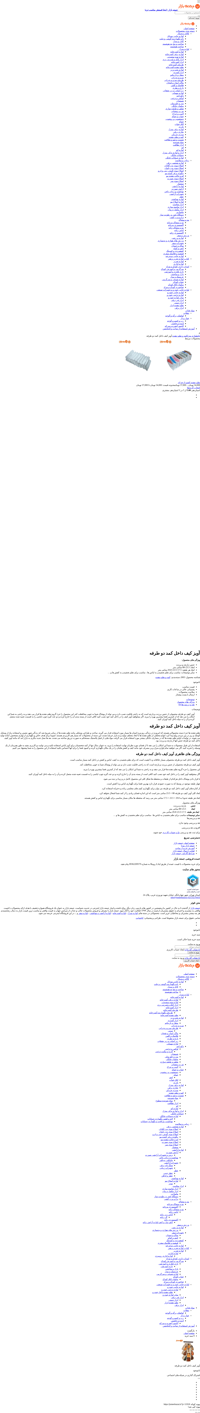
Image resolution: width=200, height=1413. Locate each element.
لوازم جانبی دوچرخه (175, 256)
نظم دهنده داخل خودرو (162, 1292)
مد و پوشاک (184, 220)
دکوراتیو (180, 96)
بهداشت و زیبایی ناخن (174, 191)
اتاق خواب (179, 124)
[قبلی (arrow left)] (199, 1412)
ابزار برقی (179, 308)
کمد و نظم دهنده (176, 137)
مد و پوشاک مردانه (175, 222)
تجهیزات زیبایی (166, 1168)
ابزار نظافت (178, 145)
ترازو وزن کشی (177, 217)
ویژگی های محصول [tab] (186, 702)
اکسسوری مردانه (176, 225)
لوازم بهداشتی (177, 199)
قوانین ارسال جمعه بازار (184, 851)
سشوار (180, 184)
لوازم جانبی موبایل (175, 36)
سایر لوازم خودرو (176, 297)
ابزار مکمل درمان (176, 209)
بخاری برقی (178, 132)
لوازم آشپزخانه (177, 52)
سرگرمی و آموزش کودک (172, 269)
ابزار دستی (179, 303)
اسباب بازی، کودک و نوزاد (177, 266)
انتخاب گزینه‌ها (193, 387)
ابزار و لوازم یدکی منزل (173, 152)
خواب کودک (178, 282)
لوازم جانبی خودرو (175, 292)
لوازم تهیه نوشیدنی (175, 57)
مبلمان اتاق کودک (176, 284)
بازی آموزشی (167, 1266)
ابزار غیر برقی (177, 300)
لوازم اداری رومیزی (164, 1256)
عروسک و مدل (177, 277)
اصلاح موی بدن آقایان (174, 165)
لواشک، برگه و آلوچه (174, 316)
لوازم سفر (83, 913)
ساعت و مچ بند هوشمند (173, 44)
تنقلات (186, 313)
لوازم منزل (184, 49)
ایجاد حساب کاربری (191, 961)
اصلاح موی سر (177, 181)
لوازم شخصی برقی (175, 163)
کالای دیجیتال (183, 33)
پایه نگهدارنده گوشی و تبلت (171, 39)
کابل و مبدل (178, 41)
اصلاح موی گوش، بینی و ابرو (171, 171)
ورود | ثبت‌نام (194, 18)
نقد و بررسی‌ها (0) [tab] (187, 704)
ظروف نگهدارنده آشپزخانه (161, 1013)
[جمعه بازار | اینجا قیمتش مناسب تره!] (187, 26)
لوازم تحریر (178, 261)
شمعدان (180, 101)
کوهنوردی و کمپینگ (175, 251)
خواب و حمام (178, 116)
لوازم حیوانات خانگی (174, 158)
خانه (198, 336)
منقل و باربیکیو (177, 75)
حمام (181, 121)
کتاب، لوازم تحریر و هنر (178, 259)
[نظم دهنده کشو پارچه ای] (159, 380)
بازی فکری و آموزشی (174, 272)
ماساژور (180, 212)
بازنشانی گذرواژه (192, 949)
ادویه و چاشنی (177, 323)
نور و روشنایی (177, 111)
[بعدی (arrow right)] (196, 1412)
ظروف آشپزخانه (176, 64)
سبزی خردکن (177, 134)
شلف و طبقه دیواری (174, 108)
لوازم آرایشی (178, 186)
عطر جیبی (168, 1173)
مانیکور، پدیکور (166, 1160)
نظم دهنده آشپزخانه (175, 67)
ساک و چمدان (177, 246)
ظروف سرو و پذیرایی (174, 80)
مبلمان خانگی (177, 106)
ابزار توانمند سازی (176, 207)
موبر (171, 1183)
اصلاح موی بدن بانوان (174, 168)
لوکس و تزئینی (177, 98)
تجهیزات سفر (178, 243)
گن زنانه (163, 1217)
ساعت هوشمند (177, 46)
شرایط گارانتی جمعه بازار (183, 853)
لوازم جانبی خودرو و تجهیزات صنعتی (172, 290)
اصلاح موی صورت (175, 178)
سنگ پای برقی (166, 1165)
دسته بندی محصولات (185, 31)
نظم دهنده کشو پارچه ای (189, 382)
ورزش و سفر (183, 235)
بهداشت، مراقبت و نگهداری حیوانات (157, 1121)
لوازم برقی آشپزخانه (174, 54)
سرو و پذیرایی (177, 77)
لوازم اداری (178, 264)
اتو (182, 147)
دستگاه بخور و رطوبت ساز (172, 215)
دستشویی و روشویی (174, 119)
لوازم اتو (180, 150)
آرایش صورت (178, 189)
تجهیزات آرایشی (176, 194)
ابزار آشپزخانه (177, 62)
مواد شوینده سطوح (164, 1101)
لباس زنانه (179, 230)
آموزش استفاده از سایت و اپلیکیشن (179, 329)
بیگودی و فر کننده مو (174, 173)
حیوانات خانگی (177, 155)
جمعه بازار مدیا (188, 846)
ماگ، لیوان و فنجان (175, 83)
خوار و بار (185, 318)
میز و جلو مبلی (177, 103)
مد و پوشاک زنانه (176, 228)
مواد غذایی (190, 310)
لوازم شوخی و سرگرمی (173, 279)
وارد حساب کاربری (171, 832)
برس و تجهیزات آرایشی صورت (159, 1155)
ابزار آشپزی (178, 72)
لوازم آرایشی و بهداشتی (100, 913)
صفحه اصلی (189, 28)
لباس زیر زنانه (166, 1214)
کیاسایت (139, 918)
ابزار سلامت (178, 204)
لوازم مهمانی (178, 93)
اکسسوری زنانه (177, 233)
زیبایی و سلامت (182, 160)
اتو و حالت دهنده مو (175, 176)
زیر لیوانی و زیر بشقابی (173, 90)
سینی (170, 1031)
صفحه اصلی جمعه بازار (184, 843)
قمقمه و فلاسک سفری (173, 253)
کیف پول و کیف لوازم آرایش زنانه (158, 1222)
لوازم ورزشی (178, 238)
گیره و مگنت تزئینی (164, 1051)
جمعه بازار (195, 908)
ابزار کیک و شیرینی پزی (173, 59)
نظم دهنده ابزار (177, 305)
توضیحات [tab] (190, 699)
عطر (181, 196)
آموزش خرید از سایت (185, 848)
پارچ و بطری (178, 88)
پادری (181, 127)
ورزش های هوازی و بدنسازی (171, 240)
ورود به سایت (194, 952)
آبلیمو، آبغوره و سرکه (174, 326)
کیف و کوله (178, 248)
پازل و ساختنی (177, 274)
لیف (171, 1077)
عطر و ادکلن (167, 1176)
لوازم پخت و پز (177, 70)
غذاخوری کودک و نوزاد (174, 287)
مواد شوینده (178, 142)
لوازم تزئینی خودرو (175, 295)
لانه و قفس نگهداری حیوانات (160, 1119)
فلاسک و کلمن (177, 85)
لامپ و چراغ (178, 114)
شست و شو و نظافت (174, 140)
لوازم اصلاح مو (177, 202)
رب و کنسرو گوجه (175, 321)
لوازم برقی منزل (176, 129)
